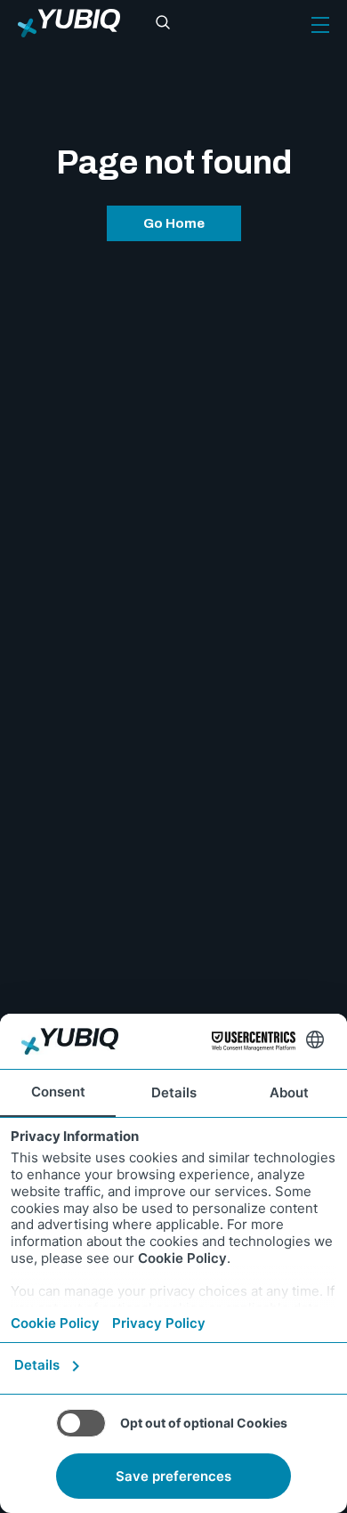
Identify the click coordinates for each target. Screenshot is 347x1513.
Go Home (174, 223)
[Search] (163, 23)
